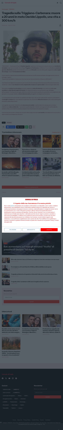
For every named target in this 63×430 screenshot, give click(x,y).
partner (12, 205)
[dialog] (31, 215)
